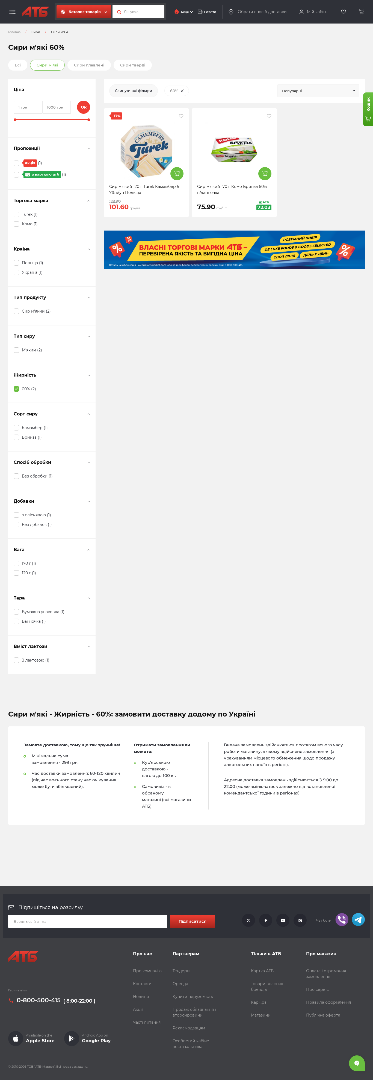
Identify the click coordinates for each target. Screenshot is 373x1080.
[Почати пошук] (118, 11)
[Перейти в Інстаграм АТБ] (300, 920)
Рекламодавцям (189, 1028)
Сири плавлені (89, 65)
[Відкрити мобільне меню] (12, 12)
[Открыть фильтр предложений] (88, 148)
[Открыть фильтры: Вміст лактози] (88, 646)
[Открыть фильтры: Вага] (88, 549)
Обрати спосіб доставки (262, 11)
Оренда (180, 983)
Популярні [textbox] (292, 91)
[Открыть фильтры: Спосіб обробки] (88, 462)
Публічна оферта (323, 1015)
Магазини (261, 1015)
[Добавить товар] (176, 173)
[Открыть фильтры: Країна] (88, 249)
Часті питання (147, 1022)
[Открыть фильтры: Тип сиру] (88, 336)
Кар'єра (259, 1002)
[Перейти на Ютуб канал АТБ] (282, 920)
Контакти (142, 983)
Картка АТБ (262, 970)
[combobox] (318, 90)
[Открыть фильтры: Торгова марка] (88, 200)
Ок (84, 107)
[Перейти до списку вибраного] (344, 12)
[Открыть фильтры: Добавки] (88, 501)
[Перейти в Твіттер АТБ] (248, 920)
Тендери (181, 970)
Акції (138, 1009)
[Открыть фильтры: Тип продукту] (88, 297)
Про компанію (147, 970)
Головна (14, 32)
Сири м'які (47, 65)
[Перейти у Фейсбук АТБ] (265, 920)
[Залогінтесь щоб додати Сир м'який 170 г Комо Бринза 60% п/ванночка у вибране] (269, 116)
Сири (35, 32)
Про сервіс (317, 989)
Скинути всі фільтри (133, 90)
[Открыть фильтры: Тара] (88, 598)
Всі (18, 65)
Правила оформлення (328, 1002)
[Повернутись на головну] (35, 12)
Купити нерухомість (193, 996)
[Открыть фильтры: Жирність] (88, 375)
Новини (141, 996)
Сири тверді (132, 65)
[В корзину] (362, 12)
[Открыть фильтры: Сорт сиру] (88, 414)
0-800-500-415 (39, 1000)
